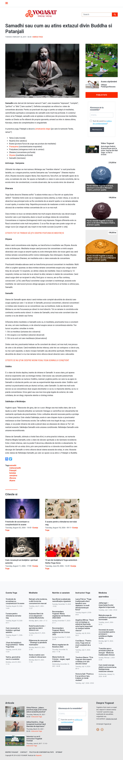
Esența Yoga (38, 37)
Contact (23, 752)
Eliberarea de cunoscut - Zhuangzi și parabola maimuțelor (38, 643)
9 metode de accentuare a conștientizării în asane (15, 601)
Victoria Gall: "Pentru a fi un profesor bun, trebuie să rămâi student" (84, 677)
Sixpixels (39, 755)
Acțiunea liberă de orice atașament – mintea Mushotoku (36, 616)
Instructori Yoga (36, 717)
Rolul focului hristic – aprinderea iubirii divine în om (37, 628)
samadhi (12, 465)
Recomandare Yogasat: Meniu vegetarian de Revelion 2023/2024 (61, 615)
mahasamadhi (15, 468)
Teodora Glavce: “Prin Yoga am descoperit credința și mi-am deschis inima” (84, 660)
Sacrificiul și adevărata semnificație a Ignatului (61, 600)
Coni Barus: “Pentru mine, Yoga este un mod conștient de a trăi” (83, 644)
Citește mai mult (111, 719)
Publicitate (101, 95)
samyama (13, 475)
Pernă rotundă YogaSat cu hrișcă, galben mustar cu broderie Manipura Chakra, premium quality (101, 258)
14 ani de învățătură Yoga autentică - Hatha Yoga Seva (15, 645)
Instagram (102, 729)
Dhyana (12, 155)
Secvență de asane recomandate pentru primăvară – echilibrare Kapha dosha (107, 634)
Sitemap (59, 752)
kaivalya (12, 473)
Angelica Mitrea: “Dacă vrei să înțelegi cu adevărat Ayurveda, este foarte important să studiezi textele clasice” (84, 625)
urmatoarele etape (42, 129)
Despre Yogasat (11, 752)
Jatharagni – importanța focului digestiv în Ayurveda (107, 605)
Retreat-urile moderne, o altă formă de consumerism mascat (38, 601)
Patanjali (12, 470)
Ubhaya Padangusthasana (108, 86)
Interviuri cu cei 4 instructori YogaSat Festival (34, 739)
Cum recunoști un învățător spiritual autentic (13, 630)
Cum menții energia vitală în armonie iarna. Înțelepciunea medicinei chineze (108, 668)
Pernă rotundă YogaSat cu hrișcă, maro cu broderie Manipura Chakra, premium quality (101, 223)
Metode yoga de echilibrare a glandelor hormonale (108, 617)
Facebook (97, 729)
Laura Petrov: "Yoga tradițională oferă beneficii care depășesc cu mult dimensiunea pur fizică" (83, 604)
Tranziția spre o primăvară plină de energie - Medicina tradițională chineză (107, 652)
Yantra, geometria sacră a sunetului (13, 658)
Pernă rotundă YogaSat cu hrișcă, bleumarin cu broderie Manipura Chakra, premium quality (100, 188)
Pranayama (13, 146)
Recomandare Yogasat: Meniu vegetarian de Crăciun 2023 (61, 631)
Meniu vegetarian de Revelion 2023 (60, 646)
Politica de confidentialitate (41, 752)
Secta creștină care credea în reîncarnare (37, 656)
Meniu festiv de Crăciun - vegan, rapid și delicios (61, 659)
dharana (12, 478)
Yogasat (41, 13)
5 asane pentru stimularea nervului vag (13, 616)
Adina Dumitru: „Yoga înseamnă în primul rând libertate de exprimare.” (36, 724)
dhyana (12, 480)
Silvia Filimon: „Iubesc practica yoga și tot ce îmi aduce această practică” (36, 710)
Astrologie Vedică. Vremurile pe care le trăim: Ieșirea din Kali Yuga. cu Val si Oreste (109, 150)
